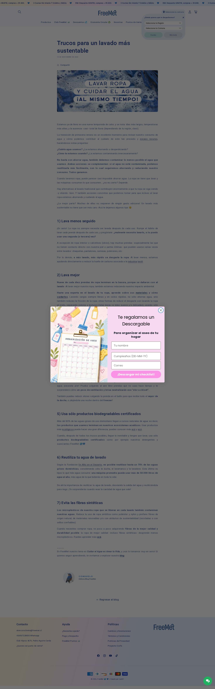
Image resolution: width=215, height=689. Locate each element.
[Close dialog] (160, 310)
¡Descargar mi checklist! (136, 374)
